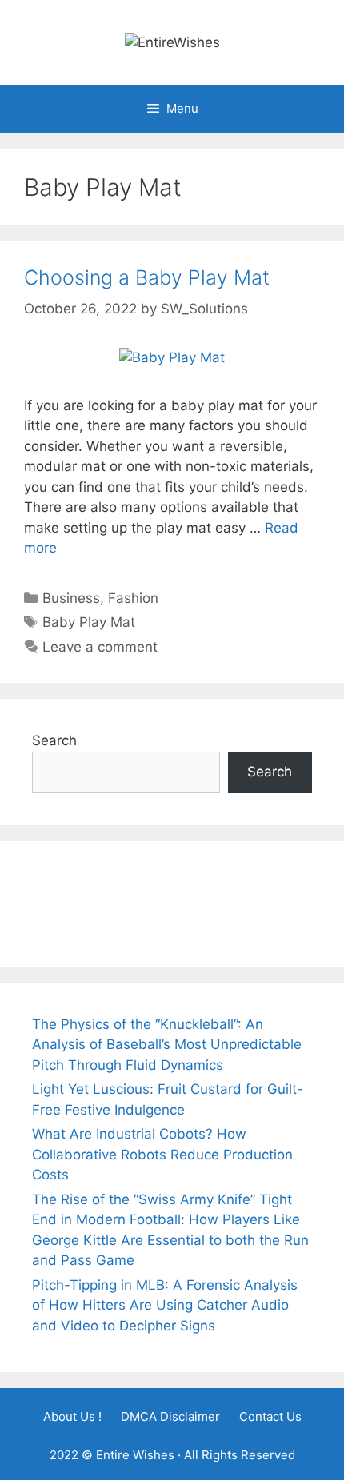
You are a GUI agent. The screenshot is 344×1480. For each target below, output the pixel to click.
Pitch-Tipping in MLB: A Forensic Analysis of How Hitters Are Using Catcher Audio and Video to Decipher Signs (165, 1305)
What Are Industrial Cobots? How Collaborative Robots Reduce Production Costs (162, 1154)
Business (71, 598)
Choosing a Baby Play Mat (147, 277)
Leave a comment (100, 647)
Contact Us (270, 1416)
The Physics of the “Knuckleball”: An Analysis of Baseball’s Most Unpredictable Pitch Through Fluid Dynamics (167, 1044)
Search (54, 740)
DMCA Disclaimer (170, 1416)
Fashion (133, 598)
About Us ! (72, 1416)
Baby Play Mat (88, 622)
